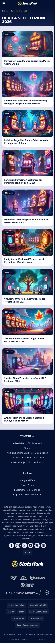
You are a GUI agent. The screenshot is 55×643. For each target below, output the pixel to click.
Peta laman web (41, 639)
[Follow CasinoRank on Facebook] (11, 545)
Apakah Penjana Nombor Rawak (27, 462)
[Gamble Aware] (23, 592)
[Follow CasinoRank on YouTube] (30, 545)
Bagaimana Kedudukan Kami (27, 494)
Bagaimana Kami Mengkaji (27, 489)
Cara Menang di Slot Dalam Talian (27, 457)
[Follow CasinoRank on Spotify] (37, 545)
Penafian (32, 634)
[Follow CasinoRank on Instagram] (18, 545)
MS (26, 552)
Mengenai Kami (27, 480)
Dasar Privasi (27, 485)
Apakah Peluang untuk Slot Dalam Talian (27, 452)
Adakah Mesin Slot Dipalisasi (27, 443)
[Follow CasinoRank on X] (24, 545)
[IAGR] (13, 578)
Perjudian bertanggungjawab (18, 639)
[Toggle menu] (3, 3)
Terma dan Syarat (9, 634)
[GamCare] (37, 578)
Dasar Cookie (22, 634)
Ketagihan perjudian (44, 634)
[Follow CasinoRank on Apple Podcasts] (43, 545)
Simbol (27, 448)
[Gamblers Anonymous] (23, 578)
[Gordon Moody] (27, 585)
